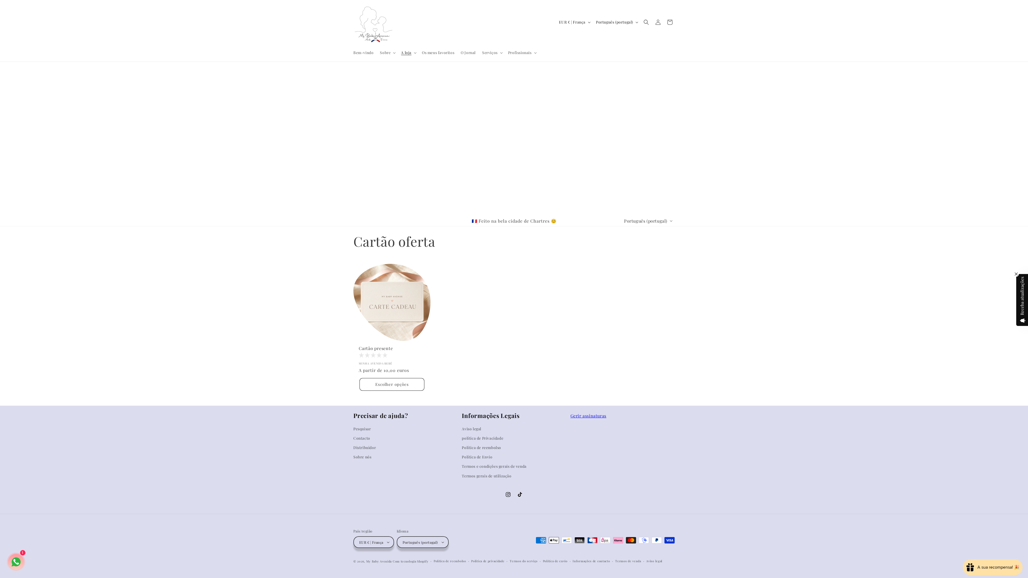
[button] (387, 52)
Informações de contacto (591, 561)
